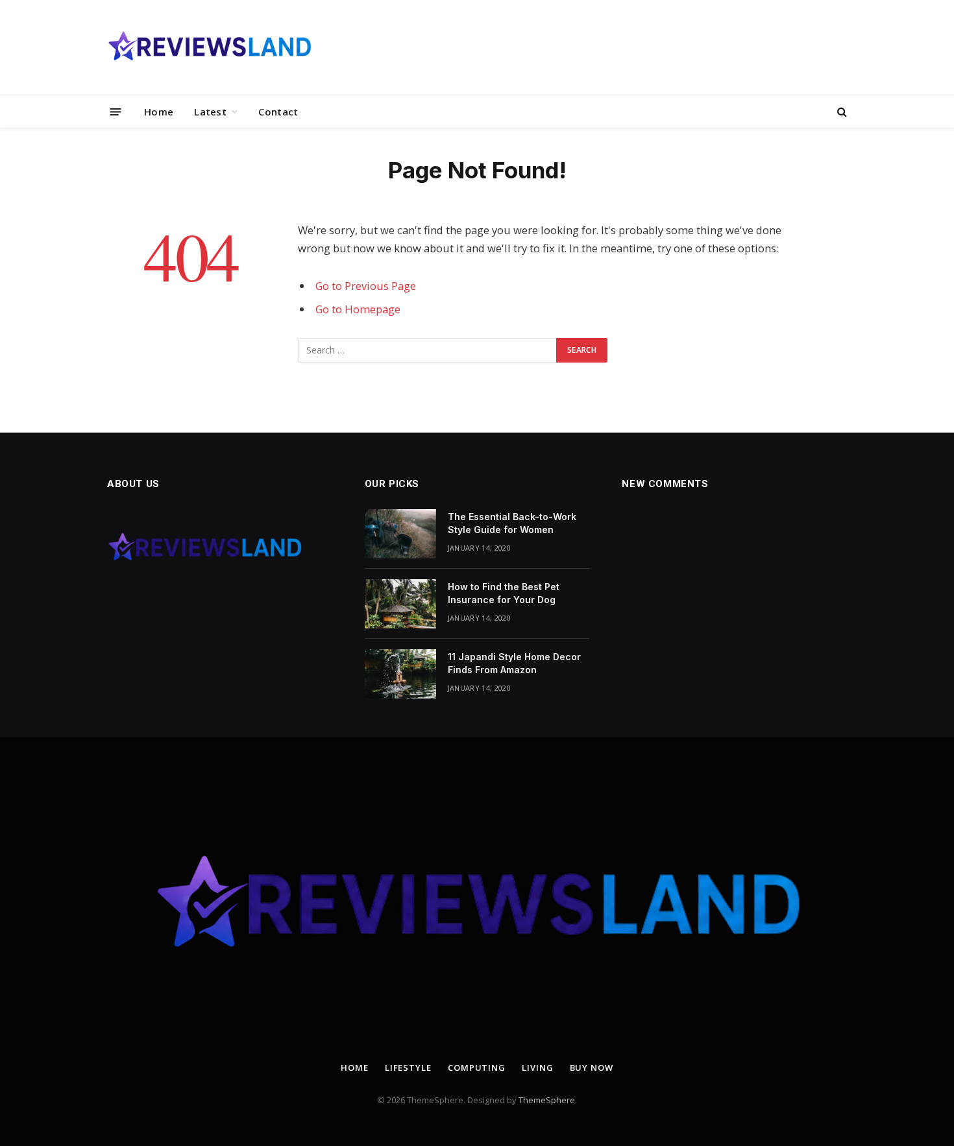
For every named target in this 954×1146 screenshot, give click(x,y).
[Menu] (115, 111)
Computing (477, 1067)
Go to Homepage (357, 309)
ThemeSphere (547, 1100)
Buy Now (591, 1067)
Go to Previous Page (365, 285)
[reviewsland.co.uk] (209, 47)
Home (158, 111)
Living (537, 1067)
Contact (278, 111)
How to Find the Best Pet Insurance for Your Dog (503, 593)
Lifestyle (408, 1067)
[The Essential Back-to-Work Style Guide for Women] (400, 533)
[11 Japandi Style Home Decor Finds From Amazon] (400, 673)
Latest (210, 111)
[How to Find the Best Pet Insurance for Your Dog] (400, 603)
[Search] (841, 111)
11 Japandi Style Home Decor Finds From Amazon (514, 663)
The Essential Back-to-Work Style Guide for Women (512, 523)
